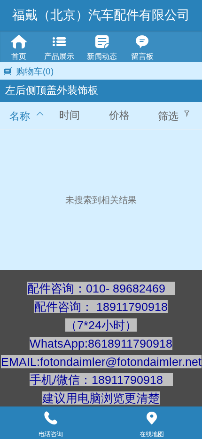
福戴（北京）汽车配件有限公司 (101, 15)
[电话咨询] (50, 418)
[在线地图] (151, 418)
